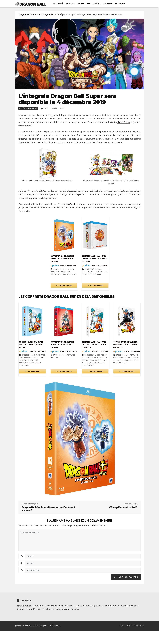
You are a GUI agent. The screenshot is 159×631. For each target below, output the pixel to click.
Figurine (107, 3)
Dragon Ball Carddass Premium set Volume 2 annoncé (49, 509)
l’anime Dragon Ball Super (71, 204)
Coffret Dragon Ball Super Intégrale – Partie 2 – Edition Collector (125, 345)
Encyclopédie (93, 3)
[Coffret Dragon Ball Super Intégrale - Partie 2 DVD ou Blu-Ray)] (64, 321)
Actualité (58, 3)
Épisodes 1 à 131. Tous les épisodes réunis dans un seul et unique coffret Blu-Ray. (95, 271)
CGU (122, 625)
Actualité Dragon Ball (43, 14)
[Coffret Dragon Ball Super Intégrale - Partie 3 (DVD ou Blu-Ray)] (64, 235)
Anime (81, 3)
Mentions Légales (135, 625)
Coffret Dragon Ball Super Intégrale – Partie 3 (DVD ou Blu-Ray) (62, 259)
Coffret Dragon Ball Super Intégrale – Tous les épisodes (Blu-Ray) (94, 259)
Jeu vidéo (120, 3)
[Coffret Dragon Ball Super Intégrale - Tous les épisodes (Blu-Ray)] (95, 235)
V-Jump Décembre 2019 (123, 507)
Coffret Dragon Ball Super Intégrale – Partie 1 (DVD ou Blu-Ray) (31, 345)
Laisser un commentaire (54, 108)
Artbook (70, 3)
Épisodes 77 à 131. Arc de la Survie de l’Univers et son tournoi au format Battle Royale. (64, 271)
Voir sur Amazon (65, 285)
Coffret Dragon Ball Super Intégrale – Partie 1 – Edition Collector (94, 345)
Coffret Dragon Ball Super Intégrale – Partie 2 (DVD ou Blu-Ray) (62, 345)
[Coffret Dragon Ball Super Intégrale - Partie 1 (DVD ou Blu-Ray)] (32, 321)
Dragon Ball (24, 14)
